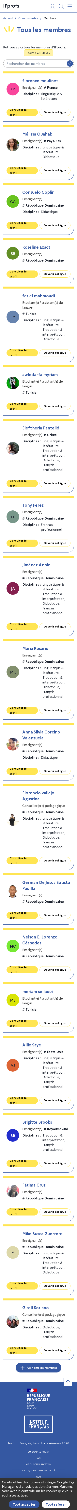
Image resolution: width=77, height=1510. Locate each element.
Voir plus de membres (42, 1367)
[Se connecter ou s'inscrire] (52, 6)
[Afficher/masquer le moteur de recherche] (61, 6)
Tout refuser (56, 1504)
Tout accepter (24, 1504)
